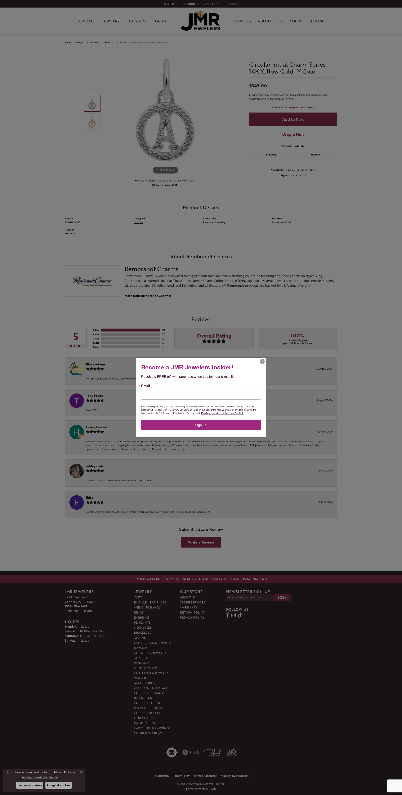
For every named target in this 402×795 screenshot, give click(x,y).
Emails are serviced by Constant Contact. (222, 413)
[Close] (262, 361)
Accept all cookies (58, 785)
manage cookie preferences (40, 777)
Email (145, 385)
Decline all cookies (30, 785)
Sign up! (201, 424)
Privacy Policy (62, 772)
